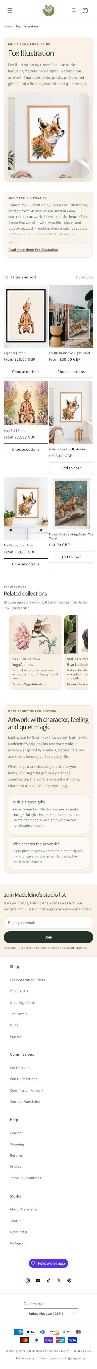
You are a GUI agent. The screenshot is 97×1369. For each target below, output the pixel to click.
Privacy (15, 1166)
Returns (16, 1155)
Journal (16, 1220)
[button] (9, 10)
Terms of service (49, 1358)
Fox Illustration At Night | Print (69, 353)
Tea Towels (18, 1014)
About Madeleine (23, 1209)
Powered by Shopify (56, 1351)
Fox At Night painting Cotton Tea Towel (71, 536)
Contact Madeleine (25, 1101)
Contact (16, 1133)
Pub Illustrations (23, 1079)
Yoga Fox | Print (14, 353)
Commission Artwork (27, 1090)
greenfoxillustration (29, 1351)
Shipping (17, 1144)
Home (8, 26)
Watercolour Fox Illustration (68, 449)
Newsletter (19, 1232)
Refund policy (82, 1351)
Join (48, 937)
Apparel (16, 1036)
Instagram (18, 1243)
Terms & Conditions (25, 1178)
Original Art (19, 991)
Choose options (26, 371)
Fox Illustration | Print (18, 545)
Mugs (14, 1025)
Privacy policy (25, 1358)
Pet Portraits (20, 1067)
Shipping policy (75, 1358)
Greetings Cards (23, 1002)
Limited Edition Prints (27, 980)
